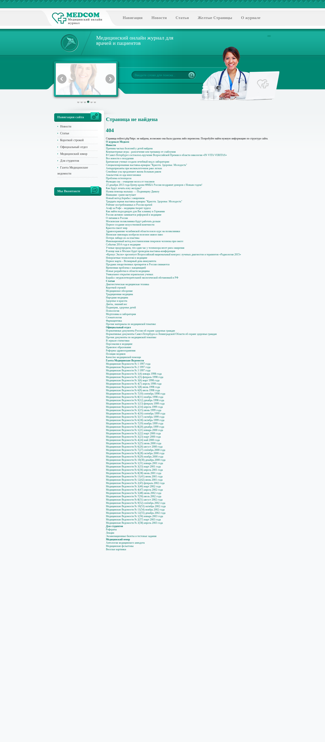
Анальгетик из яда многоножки (123, 174)
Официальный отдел (74, 147)
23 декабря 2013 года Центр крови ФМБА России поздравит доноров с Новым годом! (154, 184)
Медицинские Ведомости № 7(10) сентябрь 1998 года (135, 393)
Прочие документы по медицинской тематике (131, 337)
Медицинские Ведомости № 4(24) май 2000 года (133, 440)
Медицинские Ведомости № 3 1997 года (128, 370)
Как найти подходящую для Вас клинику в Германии (135, 211)
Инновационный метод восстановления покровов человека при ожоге (144, 241)
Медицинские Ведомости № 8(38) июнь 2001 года (133, 473)
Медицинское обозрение (119, 290)
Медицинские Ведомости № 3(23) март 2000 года (133, 436)
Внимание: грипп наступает (121, 194)
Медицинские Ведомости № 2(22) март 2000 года (133, 433)
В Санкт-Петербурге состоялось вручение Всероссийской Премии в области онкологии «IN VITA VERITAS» (166, 155)
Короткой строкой (72, 140)
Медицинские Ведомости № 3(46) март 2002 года (133, 486)
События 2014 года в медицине (123, 244)
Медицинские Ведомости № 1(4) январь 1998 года (134, 373)
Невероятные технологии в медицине (126, 257)
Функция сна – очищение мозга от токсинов (130, 181)
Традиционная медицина (119, 294)
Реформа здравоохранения (121, 350)
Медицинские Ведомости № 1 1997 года (128, 363)
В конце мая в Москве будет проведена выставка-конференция (140, 251)
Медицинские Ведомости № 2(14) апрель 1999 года (134, 406)
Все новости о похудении (120, 158)
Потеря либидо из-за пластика (122, 237)
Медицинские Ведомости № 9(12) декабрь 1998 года (135, 400)
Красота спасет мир (116, 228)
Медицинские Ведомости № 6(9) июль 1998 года (133, 390)
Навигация (133, 17)
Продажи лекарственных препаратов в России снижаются (138, 264)
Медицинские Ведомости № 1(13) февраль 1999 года (135, 403)
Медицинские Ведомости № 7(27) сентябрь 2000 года (135, 450)
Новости (159, 17)
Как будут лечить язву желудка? (123, 188)
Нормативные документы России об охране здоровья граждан (140, 330)
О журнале (250, 17)
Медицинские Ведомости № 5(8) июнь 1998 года (133, 387)
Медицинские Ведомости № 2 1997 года (128, 367)
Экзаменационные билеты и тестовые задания (131, 536)
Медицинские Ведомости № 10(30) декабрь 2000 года (135, 459)
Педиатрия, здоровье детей (121, 307)
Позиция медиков (116, 353)
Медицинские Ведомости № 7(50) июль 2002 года (133, 496)
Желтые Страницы (215, 17)
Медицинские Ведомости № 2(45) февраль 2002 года (135, 483)
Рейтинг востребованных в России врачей (129, 204)
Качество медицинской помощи (123, 357)
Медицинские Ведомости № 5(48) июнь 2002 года (133, 493)
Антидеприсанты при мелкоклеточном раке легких (134, 168)
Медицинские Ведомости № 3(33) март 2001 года (133, 466)
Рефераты (111, 529)
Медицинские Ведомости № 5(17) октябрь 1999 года (135, 416)
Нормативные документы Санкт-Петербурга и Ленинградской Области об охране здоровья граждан (161, 334)
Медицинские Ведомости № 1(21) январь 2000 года (134, 430)
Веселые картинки (116, 549)
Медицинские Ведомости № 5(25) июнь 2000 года (133, 443)
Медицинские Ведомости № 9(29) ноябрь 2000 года (134, 456)
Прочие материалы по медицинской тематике (131, 324)
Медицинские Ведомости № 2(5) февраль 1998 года (134, 377)
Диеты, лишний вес (116, 304)
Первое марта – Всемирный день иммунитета (131, 261)
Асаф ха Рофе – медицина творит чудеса (128, 208)
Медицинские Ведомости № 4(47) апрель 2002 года (134, 489)
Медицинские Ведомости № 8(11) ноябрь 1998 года (134, 397)
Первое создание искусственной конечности (130, 224)
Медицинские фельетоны (120, 546)
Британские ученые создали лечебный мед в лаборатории (137, 161)
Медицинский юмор (73, 154)
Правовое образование (118, 347)
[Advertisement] (291, 176)
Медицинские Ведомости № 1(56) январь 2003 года (134, 516)
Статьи (182, 17)
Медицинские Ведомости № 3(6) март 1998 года (132, 380)
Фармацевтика (114, 320)
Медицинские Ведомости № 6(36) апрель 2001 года (134, 469)
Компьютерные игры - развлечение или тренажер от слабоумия (141, 151)
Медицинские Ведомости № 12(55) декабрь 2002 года (135, 512)
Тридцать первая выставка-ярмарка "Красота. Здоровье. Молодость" (144, 201)
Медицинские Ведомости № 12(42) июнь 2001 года (134, 479)
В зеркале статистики (117, 340)
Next (110, 78)
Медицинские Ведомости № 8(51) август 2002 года (134, 499)
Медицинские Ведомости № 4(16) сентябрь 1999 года (135, 413)
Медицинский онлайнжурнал (85, 21)
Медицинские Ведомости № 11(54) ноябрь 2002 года (135, 509)
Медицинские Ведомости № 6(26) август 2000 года (134, 446)
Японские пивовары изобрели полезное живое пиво (134, 234)
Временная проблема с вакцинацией (126, 267)
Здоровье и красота (116, 300)
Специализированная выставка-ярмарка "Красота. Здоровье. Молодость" (146, 165)
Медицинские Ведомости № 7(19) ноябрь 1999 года (134, 423)
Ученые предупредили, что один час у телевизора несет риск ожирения (145, 247)
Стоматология (114, 317)
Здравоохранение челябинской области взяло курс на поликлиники (143, 231)
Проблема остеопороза (118, 178)
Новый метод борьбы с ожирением (125, 198)
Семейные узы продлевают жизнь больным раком (133, 171)
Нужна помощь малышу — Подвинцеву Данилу (132, 191)
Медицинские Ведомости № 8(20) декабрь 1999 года (135, 426)
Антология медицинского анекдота (125, 542)
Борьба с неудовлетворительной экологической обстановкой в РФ (142, 277)
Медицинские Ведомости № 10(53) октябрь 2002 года (136, 506)
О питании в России (117, 218)
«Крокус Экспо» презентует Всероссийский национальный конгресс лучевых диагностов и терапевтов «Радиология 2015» (173, 254)
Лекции (110, 532)
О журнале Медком (117, 141)
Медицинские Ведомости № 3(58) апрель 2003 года (134, 522)
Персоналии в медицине (119, 343)
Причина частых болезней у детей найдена (129, 148)
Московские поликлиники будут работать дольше (133, 221)
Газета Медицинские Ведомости (125, 360)
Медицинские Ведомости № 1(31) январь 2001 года (134, 463)
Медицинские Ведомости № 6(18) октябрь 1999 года (135, 420)
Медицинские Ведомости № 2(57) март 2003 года (133, 519)
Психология (112, 310)
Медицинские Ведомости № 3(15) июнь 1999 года (133, 410)
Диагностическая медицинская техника (127, 284)
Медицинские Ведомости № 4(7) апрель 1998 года (133, 383)
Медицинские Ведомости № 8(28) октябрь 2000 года (135, 453)
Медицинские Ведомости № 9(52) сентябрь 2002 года (135, 503)
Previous (62, 78)
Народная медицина (117, 297)
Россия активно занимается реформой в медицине (133, 214)
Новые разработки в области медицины (128, 271)
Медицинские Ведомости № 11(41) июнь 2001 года (134, 476)
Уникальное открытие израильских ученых (129, 274)
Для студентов (69, 160)
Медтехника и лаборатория (121, 314)
